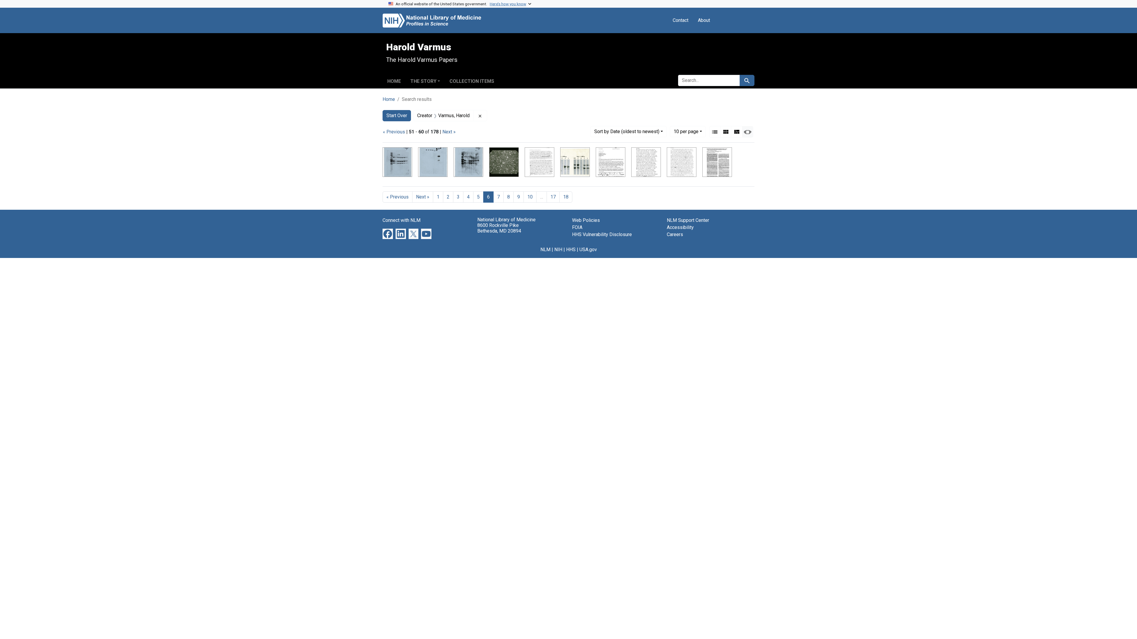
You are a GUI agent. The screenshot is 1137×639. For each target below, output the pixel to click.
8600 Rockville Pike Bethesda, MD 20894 (499, 228)
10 (686, 131)
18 (565, 197)
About (704, 20)
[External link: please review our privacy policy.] (388, 233)
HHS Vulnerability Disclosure (602, 234)
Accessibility (680, 227)
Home (394, 81)
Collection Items (471, 81)
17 (553, 197)
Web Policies (586, 220)
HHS (571, 249)
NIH (558, 249)
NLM (545, 249)
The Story (423, 81)
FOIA (577, 227)
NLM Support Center (688, 220)
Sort (626, 131)
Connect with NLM (401, 220)
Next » (449, 132)
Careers (675, 234)
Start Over (396, 115)
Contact (680, 20)
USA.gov (588, 249)
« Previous (394, 132)
